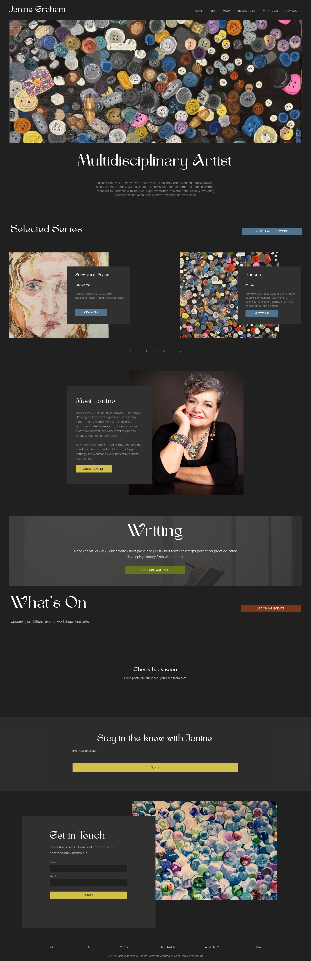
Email (53, 876)
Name (53, 862)
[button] (155, 81)
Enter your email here (84, 750)
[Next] (179, 351)
